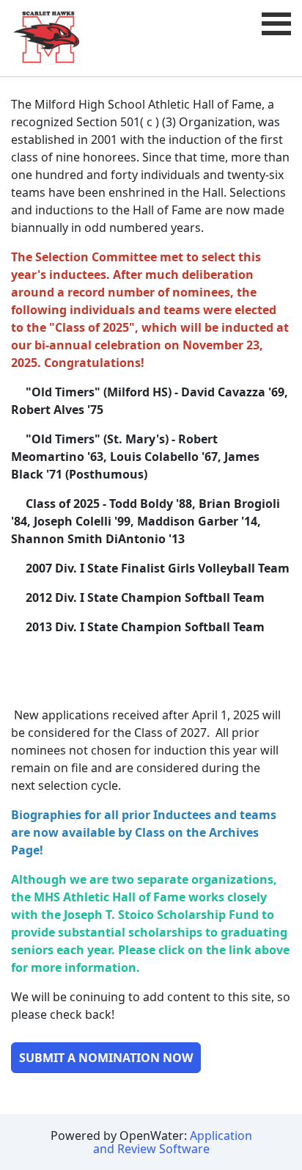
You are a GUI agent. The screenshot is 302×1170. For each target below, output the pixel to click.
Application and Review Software (172, 1142)
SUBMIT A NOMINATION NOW (106, 1058)
